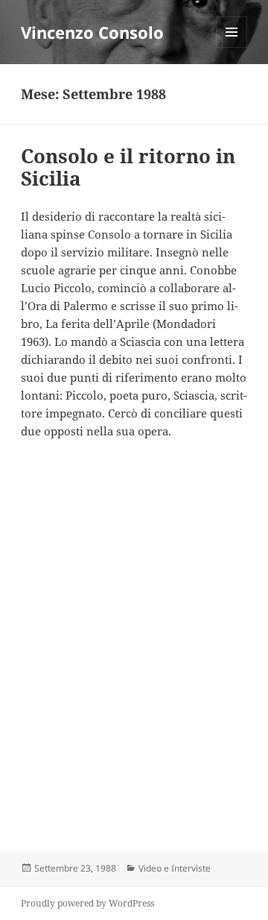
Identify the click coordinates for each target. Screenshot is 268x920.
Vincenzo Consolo (92, 32)
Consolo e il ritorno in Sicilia (128, 167)
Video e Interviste (174, 868)
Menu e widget (232, 47)
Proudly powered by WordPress (87, 903)
